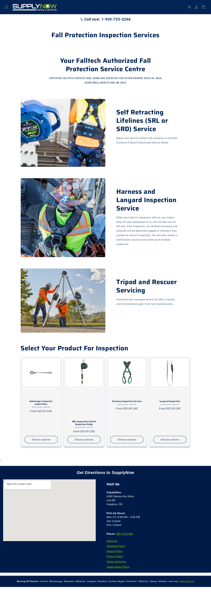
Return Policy (115, 551)
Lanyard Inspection (170, 401)
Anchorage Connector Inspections (41, 402)
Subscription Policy (118, 567)
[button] (6, 7)
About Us (112, 541)
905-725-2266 (124, 534)
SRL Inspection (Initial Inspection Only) (84, 423)
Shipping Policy (116, 546)
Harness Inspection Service (127, 401)
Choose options (41, 439)
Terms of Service (116, 561)
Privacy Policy (115, 556)
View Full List (187, 581)
